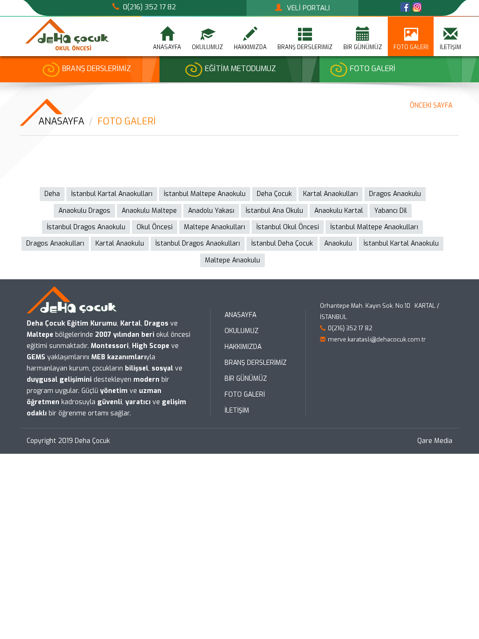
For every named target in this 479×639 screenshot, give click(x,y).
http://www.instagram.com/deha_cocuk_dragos (416, 7)
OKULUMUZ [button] (207, 47)
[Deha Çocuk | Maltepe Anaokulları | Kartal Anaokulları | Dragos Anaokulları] (66, 34)
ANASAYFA (167, 47)
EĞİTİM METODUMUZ (240, 68)
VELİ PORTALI (308, 8)
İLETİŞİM (450, 47)
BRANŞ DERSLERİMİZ (96, 68)
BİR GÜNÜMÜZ (362, 47)
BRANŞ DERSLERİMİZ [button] (305, 47)
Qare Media (434, 440)
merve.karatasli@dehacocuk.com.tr (377, 339)
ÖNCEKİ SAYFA (431, 105)
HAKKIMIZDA (243, 346)
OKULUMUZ (242, 331)
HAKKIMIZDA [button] (250, 47)
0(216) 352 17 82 (149, 7)
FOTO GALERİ (410, 47)
